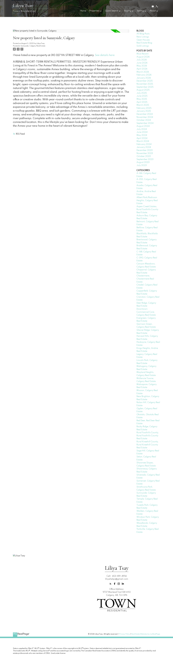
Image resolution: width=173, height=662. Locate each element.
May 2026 (142, 66)
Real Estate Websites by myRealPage (145, 634)
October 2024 (144, 120)
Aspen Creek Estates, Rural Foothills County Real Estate (147, 209)
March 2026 (143, 72)
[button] (110, 584)
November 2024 (145, 117)
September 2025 (145, 87)
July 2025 (142, 93)
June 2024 (142, 132)
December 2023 (145, 150)
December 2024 (145, 114)
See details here (105, 55)
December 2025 (145, 81)
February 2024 (144, 144)
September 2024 (145, 123)
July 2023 (142, 165)
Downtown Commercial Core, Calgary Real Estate (146, 312)
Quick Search (111, 11)
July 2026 (142, 60)
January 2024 (144, 147)
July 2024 (142, 129)
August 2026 (143, 57)
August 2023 (143, 162)
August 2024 (143, 126)
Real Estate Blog (144, 43)
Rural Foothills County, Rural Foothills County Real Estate (148, 436)
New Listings (143, 37)
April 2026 (142, 69)
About (153, 11)
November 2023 (145, 153)
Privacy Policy (124, 634)
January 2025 (144, 111)
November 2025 (145, 84)
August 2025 (143, 90)
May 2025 (142, 99)
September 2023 (145, 159)
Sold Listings (143, 46)
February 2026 (144, 75)
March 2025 (143, 105)
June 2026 (142, 63)
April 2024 (142, 138)
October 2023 (144, 156)
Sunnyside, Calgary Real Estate (33, 46)
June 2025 (142, 96)
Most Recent (143, 54)
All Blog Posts (143, 34)
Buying (127, 11)
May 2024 (142, 135)
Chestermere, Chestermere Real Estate (145, 279)
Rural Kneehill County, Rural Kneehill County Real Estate (148, 445)
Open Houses (143, 40)
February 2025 (144, 108)
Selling (140, 11)
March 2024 (143, 141)
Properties (94, 11)
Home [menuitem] (83, 11)
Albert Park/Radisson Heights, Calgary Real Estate (147, 200)
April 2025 (142, 102)
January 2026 (144, 78)
